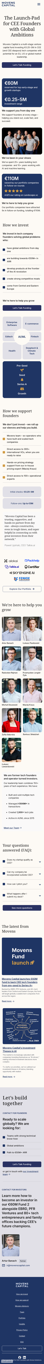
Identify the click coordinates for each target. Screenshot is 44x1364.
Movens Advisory (22, 1306)
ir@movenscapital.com (18, 1265)
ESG (22, 1342)
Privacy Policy (22, 1330)
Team (22, 1312)
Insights (22, 1324)
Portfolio (22, 1318)
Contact (22, 1336)
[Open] (38, 4)
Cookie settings (7, 1361)
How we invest (22, 1294)
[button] (22, 861)
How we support (22, 1300)
